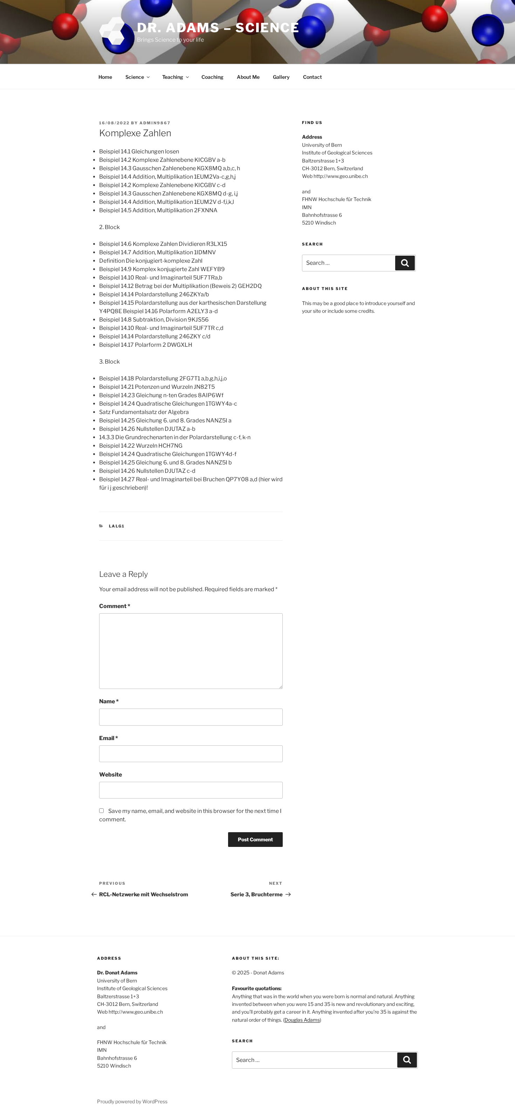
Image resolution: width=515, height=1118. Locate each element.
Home (105, 77)
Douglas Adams (302, 1020)
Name (109, 701)
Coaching (212, 77)
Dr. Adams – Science (218, 27)
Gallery (281, 77)
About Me (248, 77)
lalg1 (117, 526)
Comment (114, 606)
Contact (312, 77)
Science (134, 77)
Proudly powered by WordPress (132, 1101)
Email (108, 738)
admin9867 (155, 122)
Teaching (172, 77)
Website (110, 774)
